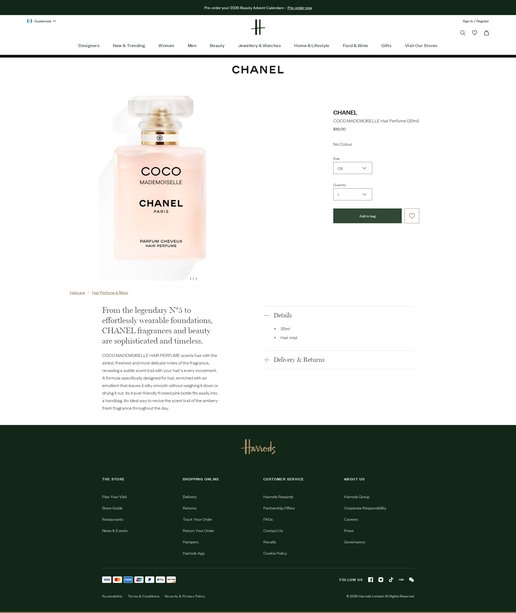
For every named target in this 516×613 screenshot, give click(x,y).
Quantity (339, 184)
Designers (88, 45)
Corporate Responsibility (365, 508)
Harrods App (194, 553)
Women (166, 45)
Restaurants (112, 519)
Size (336, 158)
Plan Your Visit (114, 496)
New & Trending (129, 45)
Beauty (217, 45)
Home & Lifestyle (311, 45)
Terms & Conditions (143, 596)
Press (349, 530)
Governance (354, 541)
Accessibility (112, 596)
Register (482, 20)
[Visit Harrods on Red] (401, 579)
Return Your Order (198, 530)
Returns (189, 508)
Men (192, 45)
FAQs (268, 519)
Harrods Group (357, 496)
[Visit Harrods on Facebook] (370, 579)
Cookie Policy (275, 553)
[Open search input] (463, 33)
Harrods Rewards (278, 496)
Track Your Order (197, 519)
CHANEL (345, 112)
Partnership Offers (279, 508)
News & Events (115, 530)
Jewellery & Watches (259, 45)
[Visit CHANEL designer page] (258, 68)
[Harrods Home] (258, 27)
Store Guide (112, 508)
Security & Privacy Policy (185, 596)
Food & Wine (355, 45)
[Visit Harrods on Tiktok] (391, 579)
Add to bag (367, 215)
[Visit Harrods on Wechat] (411, 579)
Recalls (269, 541)
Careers (351, 519)
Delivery (189, 496)
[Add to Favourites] (411, 215)
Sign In (468, 20)
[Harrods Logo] (258, 446)
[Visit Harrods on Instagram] (380, 579)
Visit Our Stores (421, 45)
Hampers (191, 541)
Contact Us (273, 530)
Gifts (386, 45)
